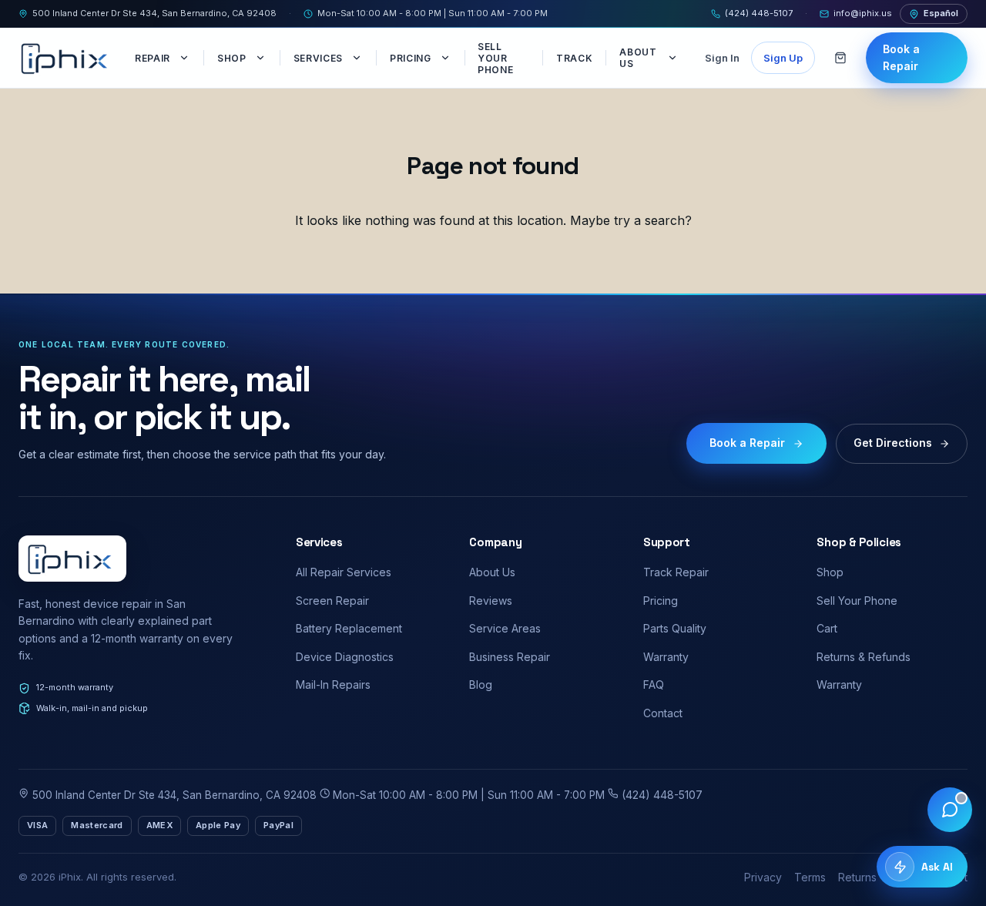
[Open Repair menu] (185, 58)
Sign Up (783, 58)
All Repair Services (343, 572)
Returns (857, 877)
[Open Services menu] (358, 58)
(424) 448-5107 (759, 13)
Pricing (410, 58)
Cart (827, 628)
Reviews (490, 600)
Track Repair (676, 572)
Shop (231, 58)
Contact (662, 713)
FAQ (653, 684)
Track (574, 58)
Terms (810, 877)
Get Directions (893, 442)
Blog (480, 684)
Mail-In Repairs (333, 684)
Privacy (763, 877)
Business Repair (509, 656)
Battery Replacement (349, 628)
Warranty (666, 656)
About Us (637, 57)
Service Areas (505, 628)
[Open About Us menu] (674, 58)
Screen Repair (332, 600)
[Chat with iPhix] (949, 809)
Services (318, 58)
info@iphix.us (862, 13)
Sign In (722, 58)
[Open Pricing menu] (446, 58)
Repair (152, 58)
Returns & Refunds (864, 656)
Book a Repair (901, 57)
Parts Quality (674, 628)
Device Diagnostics (345, 656)
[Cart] (840, 58)
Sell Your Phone (495, 58)
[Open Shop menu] (262, 58)
